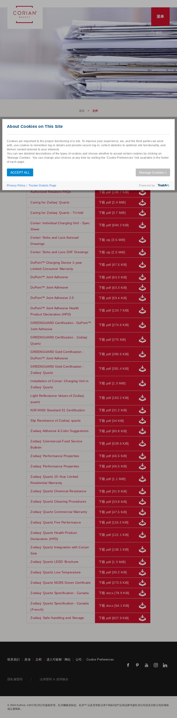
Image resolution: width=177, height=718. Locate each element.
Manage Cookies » (153, 172)
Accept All (20, 172)
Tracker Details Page (42, 185)
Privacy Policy (16, 185)
